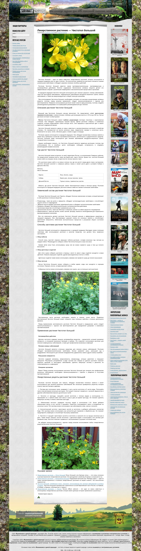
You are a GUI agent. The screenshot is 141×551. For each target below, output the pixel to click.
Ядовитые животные (115, 366)
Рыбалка (109, 11)
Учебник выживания (115, 394)
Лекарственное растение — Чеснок (49, 489)
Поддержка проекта (95, 3)
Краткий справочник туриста (117, 402)
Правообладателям (57, 3)
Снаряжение (58, 11)
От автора (79, 3)
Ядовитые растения (115, 368)
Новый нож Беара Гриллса (116, 324)
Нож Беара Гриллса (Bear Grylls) (118, 318)
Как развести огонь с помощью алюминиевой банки (117, 357)
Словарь (109, 3)
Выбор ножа (113, 363)
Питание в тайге (114, 347)
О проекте (72, 3)
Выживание (48, 3)
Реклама (103, 3)
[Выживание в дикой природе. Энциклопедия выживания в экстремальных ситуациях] (33, 13)
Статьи (51, 11)
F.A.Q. (113, 3)
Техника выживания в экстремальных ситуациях (116, 344)
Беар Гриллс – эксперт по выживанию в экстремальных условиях (117, 321)
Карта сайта (66, 3)
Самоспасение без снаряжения (118, 392)
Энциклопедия (100, 11)
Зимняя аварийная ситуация (117, 400)
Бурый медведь (114, 372)
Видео (75, 11)
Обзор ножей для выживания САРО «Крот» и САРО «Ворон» (119, 361)
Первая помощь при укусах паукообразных (19, 72)
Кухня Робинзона (114, 381)
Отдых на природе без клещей (19, 78)
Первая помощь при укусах (19, 45)
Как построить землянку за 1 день (118, 333)
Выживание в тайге (115, 338)
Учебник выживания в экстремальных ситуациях (116, 384)
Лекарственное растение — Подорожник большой (53, 478)
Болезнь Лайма (16, 43)
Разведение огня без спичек (117, 329)
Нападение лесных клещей (19, 76)
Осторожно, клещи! (17, 55)
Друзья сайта (86, 3)
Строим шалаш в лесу (115, 354)
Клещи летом (15, 74)
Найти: (14, 33)
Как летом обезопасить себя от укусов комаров (20, 62)
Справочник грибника (115, 410)
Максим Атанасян (62, 32)
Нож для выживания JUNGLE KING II (119, 349)
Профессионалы (88, 11)
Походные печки (114, 331)
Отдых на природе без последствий (21, 53)
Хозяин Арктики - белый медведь (118, 370)
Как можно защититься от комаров (20, 68)
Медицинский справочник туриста (118, 404)
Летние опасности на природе (19, 47)
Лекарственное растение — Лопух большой (51, 475)
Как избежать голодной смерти (117, 386)
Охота (115, 11)
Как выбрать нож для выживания (118, 335)
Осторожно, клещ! (16, 64)
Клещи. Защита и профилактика (20, 66)
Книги (80, 11)
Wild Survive (119, 3)
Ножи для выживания (115, 327)
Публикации (68, 11)
